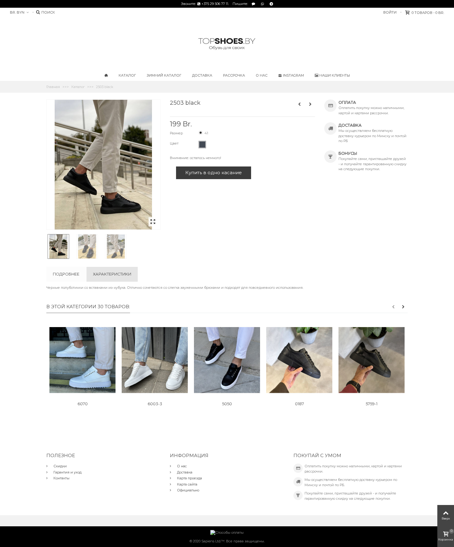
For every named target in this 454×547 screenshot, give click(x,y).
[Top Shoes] (227, 43)
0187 (299, 404)
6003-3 (155, 404)
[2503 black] (153, 222)
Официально (187, 490)
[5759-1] (371, 360)
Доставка (202, 75)
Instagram (293, 75)
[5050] (227, 360)
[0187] (299, 360)
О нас (261, 75)
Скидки (60, 466)
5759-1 (371, 404)
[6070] (82, 360)
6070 (83, 404)
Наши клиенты (334, 75)
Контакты (61, 478)
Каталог (127, 75)
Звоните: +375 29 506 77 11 (204, 4)
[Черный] (202, 144)
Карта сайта (186, 484)
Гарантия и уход (67, 472)
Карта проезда (189, 478)
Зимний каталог (164, 75)
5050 (227, 404)
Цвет (174, 143)
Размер (177, 133)
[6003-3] (155, 360)
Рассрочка (234, 75)
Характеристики (112, 274)
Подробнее (66, 274)
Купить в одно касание (213, 172)
